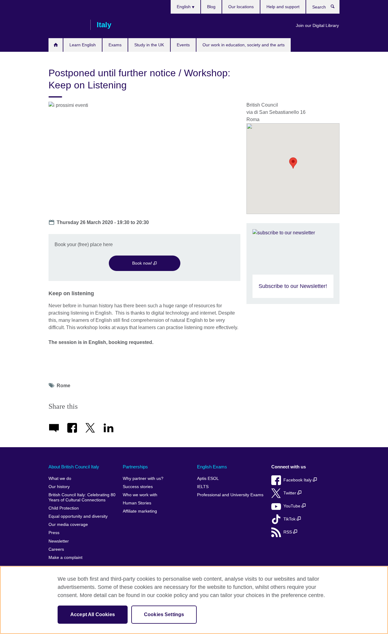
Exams (115, 44)
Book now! (142, 263)
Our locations (241, 6)
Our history (59, 486)
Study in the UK (149, 44)
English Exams (212, 466)
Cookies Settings (164, 614)
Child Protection (63, 508)
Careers (56, 549)
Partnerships (135, 466)
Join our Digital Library (317, 25)
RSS (288, 532)
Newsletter (58, 541)
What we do (59, 478)
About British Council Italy (73, 466)
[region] (194, 600)
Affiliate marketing (140, 511)
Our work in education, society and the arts (243, 44)
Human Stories (137, 503)
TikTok (290, 519)
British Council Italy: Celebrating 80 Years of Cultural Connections (81, 498)
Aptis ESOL (208, 478)
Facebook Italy (298, 480)
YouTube (292, 506)
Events (183, 44)
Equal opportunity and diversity (78, 516)
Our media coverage (68, 524)
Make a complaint (65, 557)
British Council (66, 25)
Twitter (290, 493)
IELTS (203, 486)
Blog (211, 6)
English (184, 6)
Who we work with (140, 495)
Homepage (55, 45)
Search (336, 8)
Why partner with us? (143, 478)
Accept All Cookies (92, 614)
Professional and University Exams (230, 495)
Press (53, 532)
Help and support (282, 6)
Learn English (82, 44)
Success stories (138, 486)
